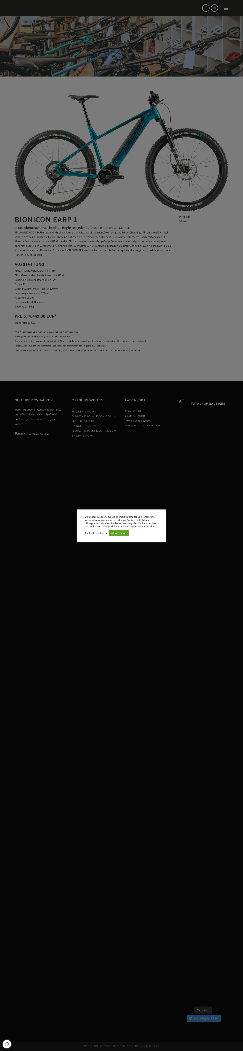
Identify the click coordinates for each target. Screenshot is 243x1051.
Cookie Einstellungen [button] (96, 533)
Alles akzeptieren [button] (119, 533)
